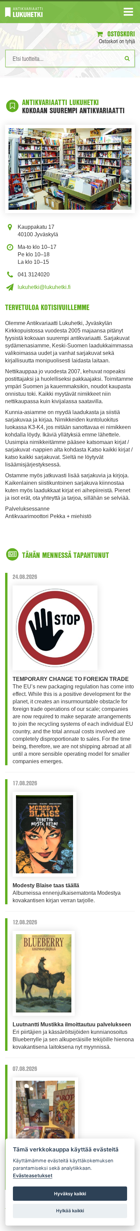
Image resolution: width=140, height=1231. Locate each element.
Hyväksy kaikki (70, 1193)
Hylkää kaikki (70, 1210)
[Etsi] (127, 58)
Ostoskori (120, 33)
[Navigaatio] (128, 13)
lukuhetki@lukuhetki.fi (44, 287)
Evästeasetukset (32, 1175)
